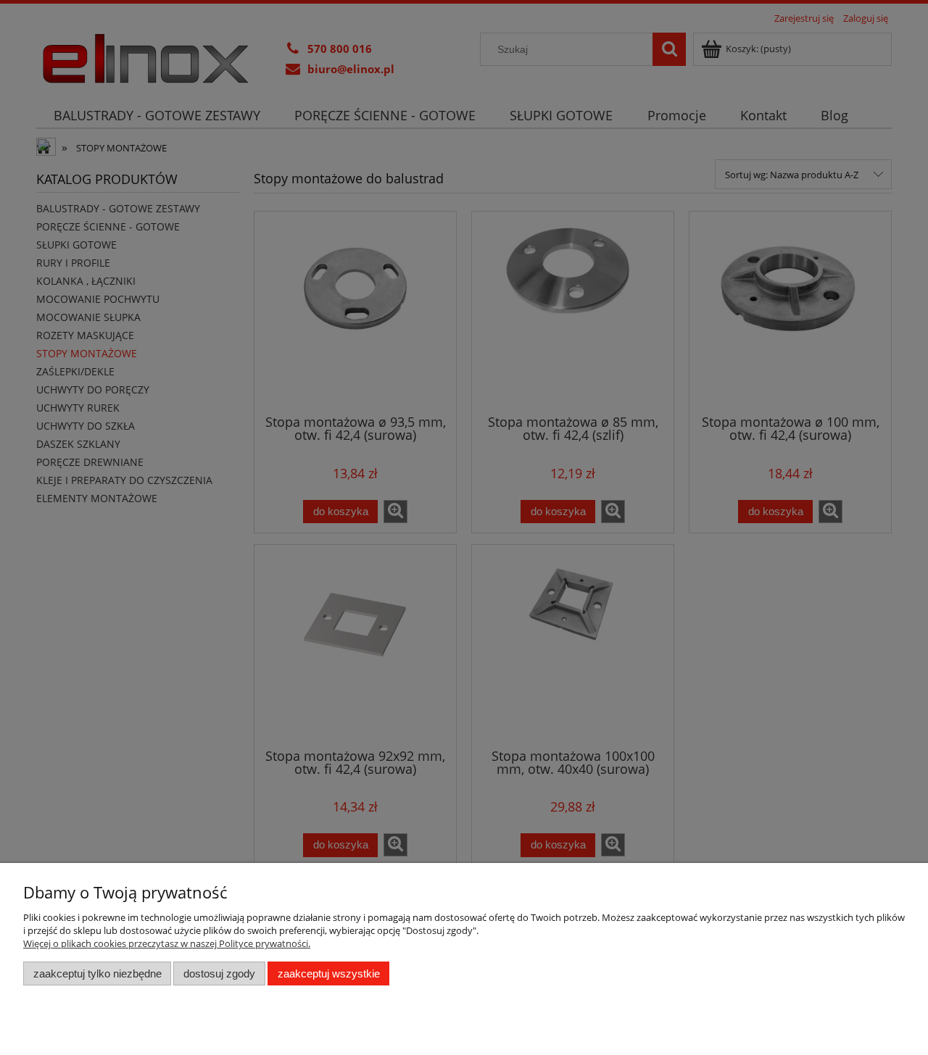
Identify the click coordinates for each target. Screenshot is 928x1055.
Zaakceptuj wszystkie (329, 973)
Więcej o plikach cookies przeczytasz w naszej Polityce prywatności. (166, 943)
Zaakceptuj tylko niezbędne (97, 973)
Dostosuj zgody (219, 973)
